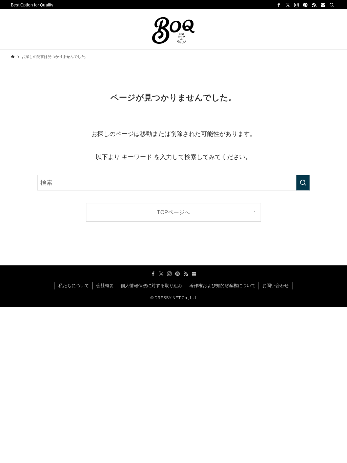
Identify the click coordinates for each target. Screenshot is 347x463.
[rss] (314, 5)
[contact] (323, 5)
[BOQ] (173, 30)
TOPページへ (173, 212)
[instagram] (296, 5)
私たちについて (73, 285)
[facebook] (278, 5)
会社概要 (105, 285)
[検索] (331, 5)
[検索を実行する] (303, 182)
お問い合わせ (275, 285)
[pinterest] (305, 5)
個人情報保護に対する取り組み (151, 285)
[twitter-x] (287, 5)
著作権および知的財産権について (222, 285)
